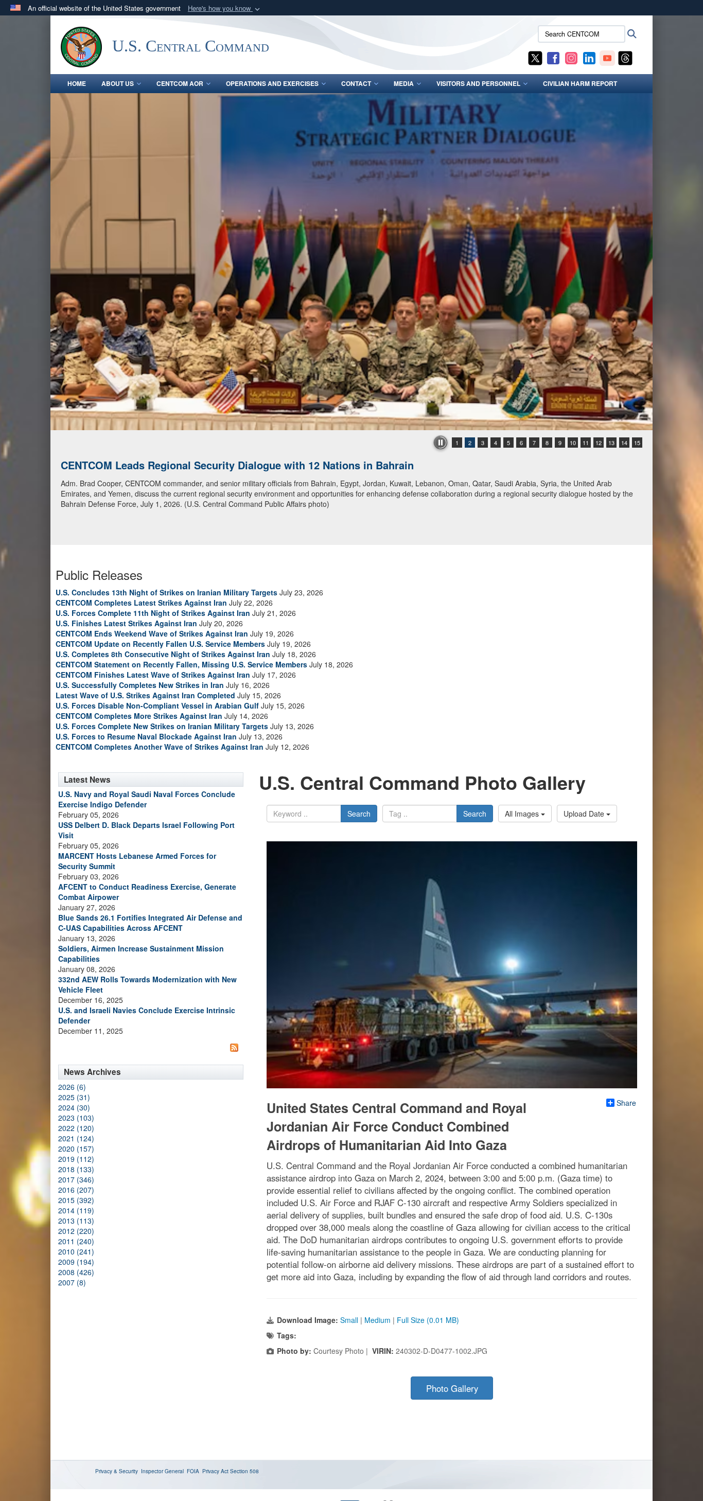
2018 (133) (76, 1169)
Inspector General (162, 1471)
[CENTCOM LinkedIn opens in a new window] (589, 57)
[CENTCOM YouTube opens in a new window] (607, 57)
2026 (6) (72, 1087)
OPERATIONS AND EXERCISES (272, 83)
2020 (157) (76, 1148)
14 (624, 442)
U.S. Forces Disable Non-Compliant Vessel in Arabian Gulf (157, 705)
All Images (523, 813)
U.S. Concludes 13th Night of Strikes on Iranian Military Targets (166, 592)
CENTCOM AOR (179, 83)
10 (573, 442)
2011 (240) (76, 1241)
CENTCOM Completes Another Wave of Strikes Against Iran (159, 746)
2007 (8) (72, 1282)
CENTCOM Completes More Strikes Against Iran (139, 716)
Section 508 (244, 1471)
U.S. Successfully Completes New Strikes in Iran (140, 685)
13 (611, 442)
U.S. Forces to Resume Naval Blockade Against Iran (146, 736)
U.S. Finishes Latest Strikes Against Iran (126, 623)
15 (637, 442)
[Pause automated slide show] (440, 442)
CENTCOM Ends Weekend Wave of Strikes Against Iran (152, 633)
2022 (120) (76, 1128)
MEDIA (404, 83)
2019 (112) (76, 1159)
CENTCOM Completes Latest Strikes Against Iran (141, 602)
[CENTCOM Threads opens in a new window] (625, 57)
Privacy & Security (116, 1471)
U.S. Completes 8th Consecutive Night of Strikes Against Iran (163, 654)
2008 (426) (76, 1272)
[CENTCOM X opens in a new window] (535, 57)
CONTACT (356, 83)
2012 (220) (76, 1231)
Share (626, 1103)
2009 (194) (76, 1262)
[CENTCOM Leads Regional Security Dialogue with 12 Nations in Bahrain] (351, 261)
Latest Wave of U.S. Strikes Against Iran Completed (145, 695)
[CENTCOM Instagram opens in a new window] (571, 57)
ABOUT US (117, 83)
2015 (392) (76, 1200)
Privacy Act (215, 1471)
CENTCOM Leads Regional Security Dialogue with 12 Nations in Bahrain (237, 464)
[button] (225, 8)
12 (598, 442)
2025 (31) (74, 1097)
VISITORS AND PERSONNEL (478, 83)
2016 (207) (76, 1190)
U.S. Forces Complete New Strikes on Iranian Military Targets (162, 726)
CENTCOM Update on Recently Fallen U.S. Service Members (160, 644)
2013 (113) (76, 1220)
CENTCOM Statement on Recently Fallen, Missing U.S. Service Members (181, 664)
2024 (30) (74, 1107)
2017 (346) (76, 1179)
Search (359, 813)
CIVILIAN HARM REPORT (580, 83)
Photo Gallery (452, 1388)
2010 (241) (76, 1251)
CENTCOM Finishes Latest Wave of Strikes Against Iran (153, 674)
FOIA (193, 1471)
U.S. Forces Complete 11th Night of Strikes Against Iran (153, 613)
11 (586, 442)
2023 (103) (76, 1117)
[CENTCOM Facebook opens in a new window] (553, 57)
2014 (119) (76, 1210)
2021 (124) (76, 1138)
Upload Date (585, 813)
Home (76, 83)
